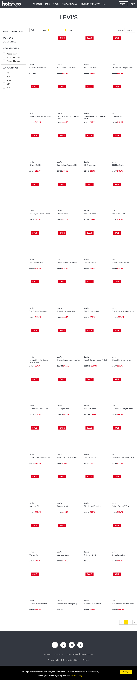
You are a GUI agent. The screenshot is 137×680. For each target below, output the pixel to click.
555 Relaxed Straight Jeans (122, 409)
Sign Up (123, 4)
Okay (125, 671)
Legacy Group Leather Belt (67, 262)
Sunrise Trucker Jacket (120, 262)
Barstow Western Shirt (38, 604)
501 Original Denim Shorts (39, 214)
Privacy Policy (54, 660)
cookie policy (76, 675)
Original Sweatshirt (119, 555)
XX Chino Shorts (90, 165)
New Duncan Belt (118, 214)
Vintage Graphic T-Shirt (121, 506)
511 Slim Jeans (62, 214)
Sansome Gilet (35, 506)
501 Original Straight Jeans (122, 67)
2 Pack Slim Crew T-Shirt (121, 360)
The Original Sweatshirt (38, 311)
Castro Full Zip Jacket (37, 67)
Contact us (58, 654)
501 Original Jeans (36, 262)
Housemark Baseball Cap (93, 604)
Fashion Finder (87, 654)
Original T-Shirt (117, 116)
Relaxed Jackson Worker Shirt (123, 457)
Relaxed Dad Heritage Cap (67, 604)
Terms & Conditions (71, 660)
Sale (55, 4)
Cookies (86, 660)
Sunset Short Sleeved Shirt (67, 165)
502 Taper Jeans (90, 67)
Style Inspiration (91, 4)
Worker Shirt (34, 555)
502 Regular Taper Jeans (66, 67)
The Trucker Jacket (91, 311)
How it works (72, 654)
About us (47, 654)
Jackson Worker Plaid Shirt (67, 457)
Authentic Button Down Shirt (40, 116)
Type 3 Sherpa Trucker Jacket (123, 311)
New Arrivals (69, 4)
